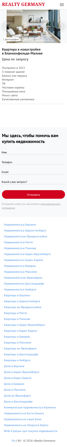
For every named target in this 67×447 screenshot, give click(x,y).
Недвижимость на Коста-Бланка (24, 413)
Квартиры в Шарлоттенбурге (22, 301)
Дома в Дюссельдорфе (18, 401)
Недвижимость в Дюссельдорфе (24, 283)
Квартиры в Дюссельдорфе (21, 354)
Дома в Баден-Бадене (17, 378)
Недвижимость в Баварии (20, 266)
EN (13, 440)
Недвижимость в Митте (18, 242)
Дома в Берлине (14, 366)
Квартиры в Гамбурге (17, 360)
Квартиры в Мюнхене (17, 342)
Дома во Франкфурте (17, 395)
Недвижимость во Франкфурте (23, 277)
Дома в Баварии (14, 384)
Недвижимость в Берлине (20, 224)
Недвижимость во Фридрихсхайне (25, 236)
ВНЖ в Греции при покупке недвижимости (30, 431)
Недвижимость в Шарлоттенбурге (25, 230)
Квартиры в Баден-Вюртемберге (24, 325)
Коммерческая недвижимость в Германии (30, 407)
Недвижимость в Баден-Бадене (23, 260)
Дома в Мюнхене (15, 389)
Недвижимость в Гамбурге (20, 289)
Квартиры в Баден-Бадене (20, 330)
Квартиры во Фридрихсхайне (22, 307)
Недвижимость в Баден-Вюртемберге (27, 254)
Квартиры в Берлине (17, 295)
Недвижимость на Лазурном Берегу (26, 425)
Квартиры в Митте (15, 313)
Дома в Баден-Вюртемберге (21, 372)
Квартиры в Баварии (17, 336)
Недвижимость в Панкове (20, 248)
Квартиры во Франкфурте (20, 348)
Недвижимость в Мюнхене (20, 271)
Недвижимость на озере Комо (22, 419)
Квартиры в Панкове (17, 319)
